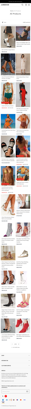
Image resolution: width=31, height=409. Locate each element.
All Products (17, 11)
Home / (12, 11)
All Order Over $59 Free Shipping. (15, 1)
